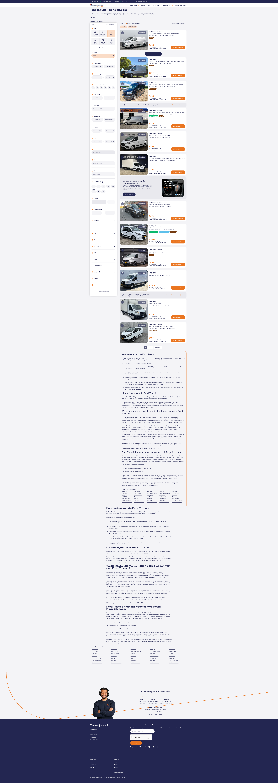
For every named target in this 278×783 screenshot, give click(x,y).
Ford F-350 (124, 496)
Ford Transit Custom (172, 443)
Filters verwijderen (109, 24)
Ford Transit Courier (156, 478)
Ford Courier (124, 493)
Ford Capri (161, 491)
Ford (98, 21)
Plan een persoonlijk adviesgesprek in (160, 641)
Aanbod (93, 21)
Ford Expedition (138, 495)
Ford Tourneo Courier (127, 502)
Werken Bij (116, 759)
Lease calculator (93, 770)
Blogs (115, 762)
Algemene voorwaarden (109, 777)
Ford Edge (124, 495)
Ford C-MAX (150, 491)
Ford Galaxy (175, 496)
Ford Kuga (149, 498)
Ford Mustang (175, 498)
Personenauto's (93, 762)
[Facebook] (158, 747)
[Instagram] (149, 747)
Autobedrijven (117, 770)
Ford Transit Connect (171, 478)
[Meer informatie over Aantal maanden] (103, 85)
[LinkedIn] (153, 747)
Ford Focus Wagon (163, 496)
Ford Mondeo (162, 498)
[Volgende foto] (145, 40)
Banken (115, 767)
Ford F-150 (162, 495)
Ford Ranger (150, 500)
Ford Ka (136, 498)
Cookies (123, 777)
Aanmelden (135, 743)
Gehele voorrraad (93, 756)
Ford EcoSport (175, 493)
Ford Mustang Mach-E (127, 500)
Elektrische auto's (93, 764)
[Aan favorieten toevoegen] (122, 33)
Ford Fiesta (136, 496)
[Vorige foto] (122, 40)
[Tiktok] (145, 747)
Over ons (116, 756)
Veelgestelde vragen (118, 772)
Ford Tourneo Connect (177, 500)
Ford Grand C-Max (126, 498)
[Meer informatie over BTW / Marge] (102, 95)
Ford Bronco (137, 491)
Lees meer (92, 17)
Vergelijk (141, 32)
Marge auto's (92, 767)
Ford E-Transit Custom (164, 493)
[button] (113, 55)
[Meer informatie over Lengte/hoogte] (102, 182)
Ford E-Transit (137, 493)
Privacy (118, 777)
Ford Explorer (150, 495)
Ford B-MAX (124, 491)
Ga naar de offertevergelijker (174, 295)
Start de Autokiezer (177, 105)
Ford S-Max (162, 500)
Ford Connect (175, 491)
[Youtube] (140, 747)
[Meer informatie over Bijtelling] (99, 272)
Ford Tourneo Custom (139, 502)
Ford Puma (136, 500)
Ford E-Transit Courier (152, 493)
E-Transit (124, 407)
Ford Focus (149, 496)
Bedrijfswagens (93, 759)
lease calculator (157, 429)
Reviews (116, 764)
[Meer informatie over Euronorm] (100, 246)
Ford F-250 (174, 495)
